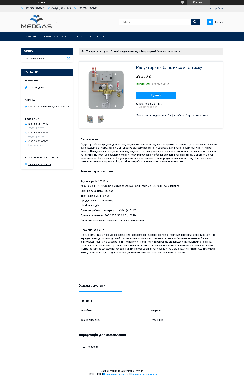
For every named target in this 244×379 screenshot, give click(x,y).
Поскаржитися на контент (116, 374)
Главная (30, 36)
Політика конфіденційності (144, 374)
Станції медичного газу (124, 51)
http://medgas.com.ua (39, 164)
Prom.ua (139, 371)
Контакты (97, 36)
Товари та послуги (97, 51)
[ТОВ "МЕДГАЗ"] (36, 27)
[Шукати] (195, 22)
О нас (80, 36)
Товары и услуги (54, 36)
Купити (156, 95)
